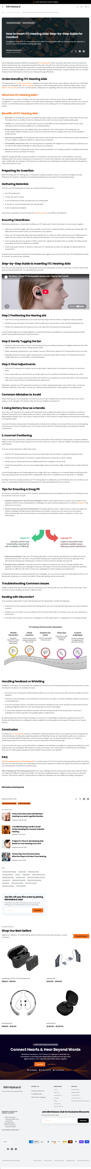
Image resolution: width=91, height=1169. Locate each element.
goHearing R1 (51, 978)
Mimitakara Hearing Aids (13, 1160)
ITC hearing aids (44, 63)
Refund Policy (75, 1089)
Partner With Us (58, 1106)
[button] (3, 7)
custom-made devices (24, 83)
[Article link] (24, 817)
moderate (30, 85)
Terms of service (59, 1160)
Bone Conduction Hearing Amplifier (10, 1126)
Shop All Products (81, 936)
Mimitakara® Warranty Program (80, 1101)
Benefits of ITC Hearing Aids (20, 113)
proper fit (81, 503)
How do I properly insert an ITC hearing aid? (18, 761)
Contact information (83, 1160)
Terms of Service (76, 1098)
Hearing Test (57, 1095)
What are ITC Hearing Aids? (20, 95)
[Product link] (23, 961)
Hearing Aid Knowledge (14, 12)
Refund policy (48, 1160)
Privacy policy (38, 1160)
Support (56, 1098)
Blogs (55, 1101)
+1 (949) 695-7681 (36, 1094)
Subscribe (37, 910)
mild (23, 85)
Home (3, 12)
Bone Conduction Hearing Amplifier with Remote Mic (12, 1119)
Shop (55, 1089)
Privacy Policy (75, 1095)
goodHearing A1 (7, 1023)
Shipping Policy (75, 1092)
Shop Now (39, 1064)
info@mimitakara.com (37, 1091)
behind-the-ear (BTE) (9, 88)
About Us (56, 1092)
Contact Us (57, 1103)
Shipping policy (70, 1160)
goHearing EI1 (51, 1023)
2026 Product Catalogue (38, 1097)
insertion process (40, 213)
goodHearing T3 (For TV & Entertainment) (16, 978)
